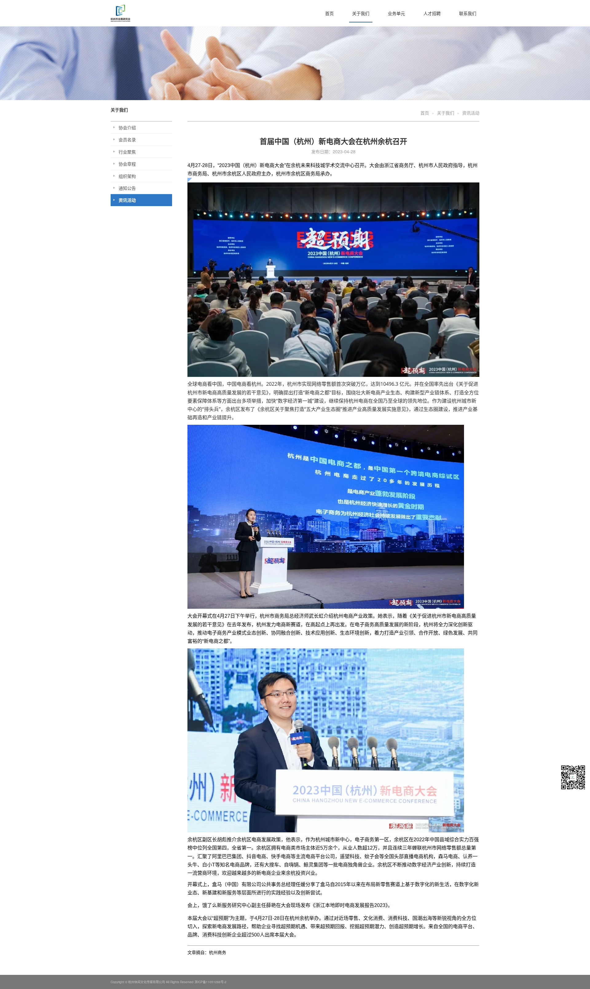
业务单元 (396, 13)
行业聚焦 (127, 152)
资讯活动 (127, 200)
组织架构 (127, 176)
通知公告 (127, 188)
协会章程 (127, 164)
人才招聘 (432, 13)
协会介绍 (127, 127)
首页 (329, 13)
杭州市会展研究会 (134, 13)
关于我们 (360, 13)
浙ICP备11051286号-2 (210, 982)
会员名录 (127, 139)
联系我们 (467, 13)
